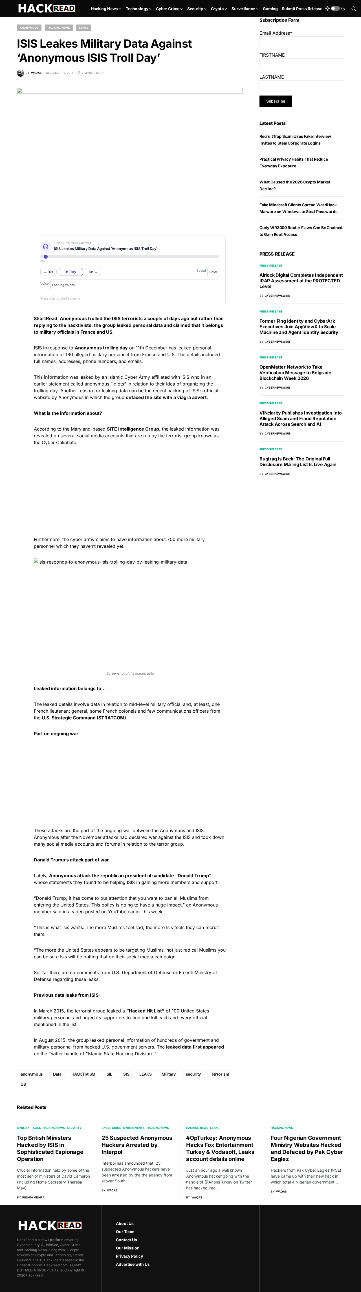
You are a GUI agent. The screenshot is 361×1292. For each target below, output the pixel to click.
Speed (201, 270)
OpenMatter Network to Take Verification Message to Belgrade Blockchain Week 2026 (295, 372)
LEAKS (145, 1074)
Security (74, 1127)
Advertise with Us (133, 1264)
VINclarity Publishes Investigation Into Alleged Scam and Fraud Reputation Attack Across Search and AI (300, 418)
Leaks (83, 27)
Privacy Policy (129, 1256)
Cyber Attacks (29, 1127)
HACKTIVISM (83, 1074)
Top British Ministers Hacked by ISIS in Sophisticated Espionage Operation (50, 1148)
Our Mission (128, 1248)
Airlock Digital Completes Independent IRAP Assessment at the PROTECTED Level (301, 280)
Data (57, 1074)
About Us (125, 1223)
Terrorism (220, 1074)
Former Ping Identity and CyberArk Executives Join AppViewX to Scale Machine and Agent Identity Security (298, 326)
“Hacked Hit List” (145, 1011)
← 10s (48, 272)
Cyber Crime (111, 1127)
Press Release (270, 265)
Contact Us (126, 1239)
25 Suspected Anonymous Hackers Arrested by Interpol (137, 1144)
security (193, 1074)
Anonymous (29, 27)
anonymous (32, 1074)
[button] (335, 8)
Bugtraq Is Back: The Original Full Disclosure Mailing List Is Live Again (297, 461)
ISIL (108, 1074)
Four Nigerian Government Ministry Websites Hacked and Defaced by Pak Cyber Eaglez (307, 1148)
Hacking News (59, 27)
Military (168, 1074)
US (23, 1084)
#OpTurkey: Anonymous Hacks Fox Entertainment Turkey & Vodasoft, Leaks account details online (220, 1148)
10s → (93, 272)
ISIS (125, 1074)
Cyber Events (134, 1127)
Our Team (125, 1231)
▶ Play (70, 272)
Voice (44, 283)
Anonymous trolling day (101, 348)
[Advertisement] (129, 490)
